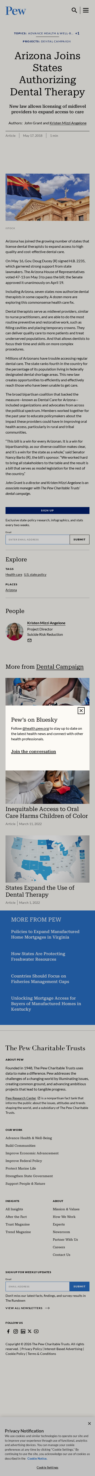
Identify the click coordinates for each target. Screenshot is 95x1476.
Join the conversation (33, 751)
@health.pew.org (35, 728)
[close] (81, 710)
